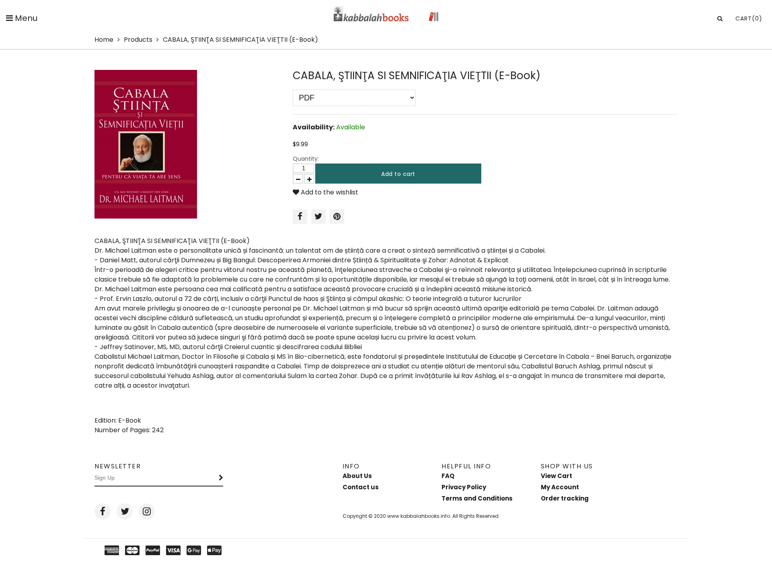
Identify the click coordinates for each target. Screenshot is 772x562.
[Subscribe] (221, 478)
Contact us (361, 487)
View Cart (556, 476)
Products (138, 39)
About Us (357, 476)
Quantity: (306, 159)
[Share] (300, 216)
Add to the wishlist (328, 192)
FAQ (447, 476)
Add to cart (398, 174)
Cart (748, 18)
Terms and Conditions (477, 498)
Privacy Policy (463, 487)
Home (103, 39)
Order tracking (565, 498)
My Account (560, 487)
